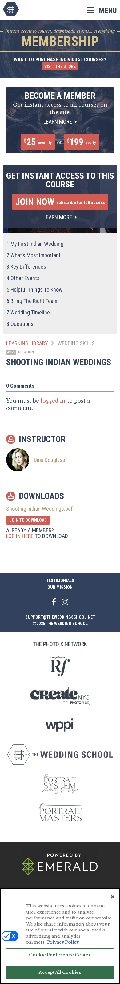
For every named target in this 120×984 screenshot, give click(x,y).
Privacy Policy (63, 942)
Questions (20, 324)
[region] (60, 936)
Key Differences (26, 266)
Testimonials (60, 580)
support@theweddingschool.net (60, 617)
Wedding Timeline (28, 312)
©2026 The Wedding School (60, 623)
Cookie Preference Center (60, 954)
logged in (53, 401)
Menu (108, 10)
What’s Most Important (33, 255)
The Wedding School (11, 9)
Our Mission (60, 587)
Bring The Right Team (31, 301)
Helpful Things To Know (34, 289)
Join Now (60, 201)
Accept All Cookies (60, 972)
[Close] (112, 897)
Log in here (20, 536)
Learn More (58, 121)
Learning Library (27, 343)
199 (81, 141)
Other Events (23, 278)
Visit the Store (60, 66)
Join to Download (28, 520)
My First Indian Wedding (34, 244)
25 (38, 141)
